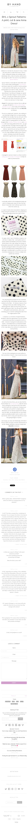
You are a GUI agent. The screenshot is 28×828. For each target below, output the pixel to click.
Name (14, 648)
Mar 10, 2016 (14, 601)
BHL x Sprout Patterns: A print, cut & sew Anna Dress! (14, 20)
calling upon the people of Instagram (11, 156)
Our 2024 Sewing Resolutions (14, 750)
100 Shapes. (10, 811)
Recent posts (14, 729)
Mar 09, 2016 (14, 630)
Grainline (10, 122)
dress (10, 479)
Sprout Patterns (14, 79)
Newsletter (14, 710)
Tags (14, 699)
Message (14, 661)
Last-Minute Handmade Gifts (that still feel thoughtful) (14, 738)
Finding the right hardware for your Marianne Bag (14, 755)
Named (19, 122)
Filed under (14, 478)
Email (14, 654)
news (13, 479)
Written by (15, 472)
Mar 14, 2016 (14, 511)
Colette (15, 122)
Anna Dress (5, 479)
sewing (16, 479)
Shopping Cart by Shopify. (18, 811)
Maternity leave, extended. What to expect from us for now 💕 (14, 744)
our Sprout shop (14, 403)
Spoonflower (22, 84)
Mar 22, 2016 (14, 496)
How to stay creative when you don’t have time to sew (14, 731)
